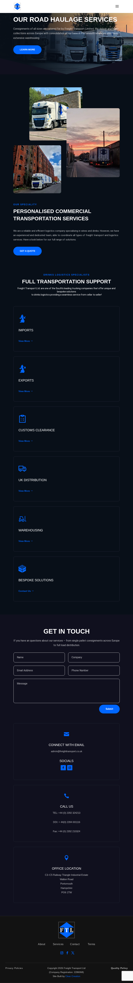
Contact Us (24, 591)
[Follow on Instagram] (69, 767)
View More (24, 341)
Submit (109, 709)
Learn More (27, 49)
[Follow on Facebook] (63, 767)
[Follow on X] (73, 953)
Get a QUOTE (27, 251)
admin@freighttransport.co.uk (66, 751)
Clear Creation (72, 976)
